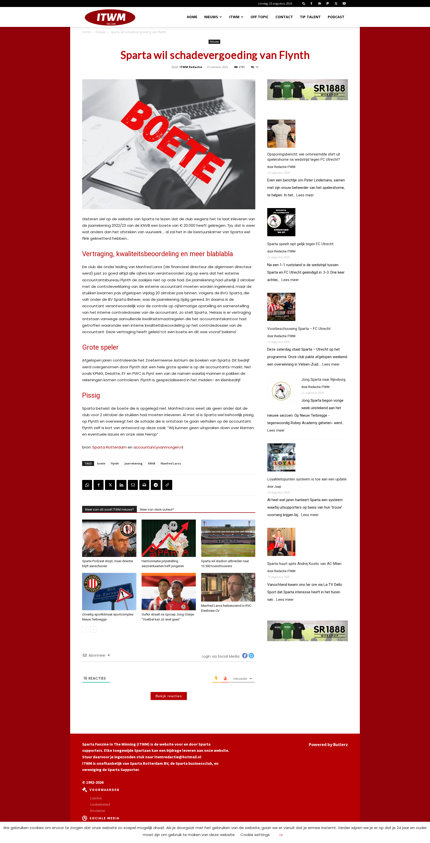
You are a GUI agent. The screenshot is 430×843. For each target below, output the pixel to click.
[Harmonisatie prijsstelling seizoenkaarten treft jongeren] (169, 538)
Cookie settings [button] (255, 834)
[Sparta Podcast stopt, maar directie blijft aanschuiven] (109, 538)
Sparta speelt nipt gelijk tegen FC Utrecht (300, 244)
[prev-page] (85, 629)
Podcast (336, 16)
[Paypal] (327, 3)
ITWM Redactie (191, 67)
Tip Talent (310, 16)
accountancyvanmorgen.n (157, 447)
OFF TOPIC (260, 16)
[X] (336, 3)
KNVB (151, 463)
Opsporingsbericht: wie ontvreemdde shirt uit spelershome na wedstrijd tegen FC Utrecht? (303, 157)
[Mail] (319, 3)
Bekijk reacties (169, 696)
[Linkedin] (121, 485)
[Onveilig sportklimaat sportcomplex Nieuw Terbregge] (109, 591)
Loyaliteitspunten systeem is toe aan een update (307, 479)
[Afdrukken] (144, 485)
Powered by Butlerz (328, 744)
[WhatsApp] (87, 485)
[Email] (133, 485)
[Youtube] (344, 3)
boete (101, 463)
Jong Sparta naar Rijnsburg (323, 379)
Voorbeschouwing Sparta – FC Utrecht (298, 328)
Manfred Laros (171, 463)
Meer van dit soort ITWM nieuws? (109, 509)
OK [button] (281, 835)
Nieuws (211, 16)
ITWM (234, 16)
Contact (284, 16)
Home (192, 16)
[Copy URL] (167, 485)
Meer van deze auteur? (157, 509)
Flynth (115, 463)
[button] (304, 3)
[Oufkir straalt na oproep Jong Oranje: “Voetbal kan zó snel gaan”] (169, 591)
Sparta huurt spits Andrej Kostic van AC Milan (304, 563)
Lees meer (305, 195)
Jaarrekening (133, 463)
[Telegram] (156, 485)
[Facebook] (311, 3)
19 (256, 67)
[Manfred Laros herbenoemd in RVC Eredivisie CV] (228, 587)
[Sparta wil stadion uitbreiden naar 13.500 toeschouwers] (228, 538)
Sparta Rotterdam (109, 447)
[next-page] (93, 629)
